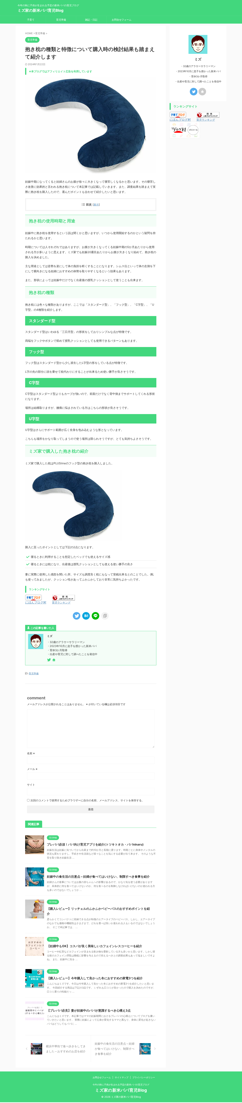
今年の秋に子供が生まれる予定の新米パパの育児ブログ (121, 1084)
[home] (54, 660)
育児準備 (61, 19)
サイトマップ (121, 1077)
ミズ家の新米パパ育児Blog (41, 10)
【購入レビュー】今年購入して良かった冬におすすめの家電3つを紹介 (95, 978)
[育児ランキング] (63, 599)
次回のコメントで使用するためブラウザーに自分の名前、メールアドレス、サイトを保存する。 (87, 800)
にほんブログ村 (35, 602)
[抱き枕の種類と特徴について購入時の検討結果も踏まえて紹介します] (86, 616)
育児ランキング (61, 602)
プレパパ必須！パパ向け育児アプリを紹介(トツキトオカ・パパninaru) (95, 844)
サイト (31, 784)
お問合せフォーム (121, 19)
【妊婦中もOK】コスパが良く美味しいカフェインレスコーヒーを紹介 (94, 946)
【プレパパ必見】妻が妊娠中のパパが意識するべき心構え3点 (89, 1010)
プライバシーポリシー (143, 1077)
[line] (95, 616)
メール (32, 769)
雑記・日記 (91, 19)
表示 (96, 204)
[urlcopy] (105, 616)
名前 (31, 753)
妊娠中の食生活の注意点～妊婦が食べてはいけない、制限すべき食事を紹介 (98, 876)
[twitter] (76, 616)
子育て (30, 19)
